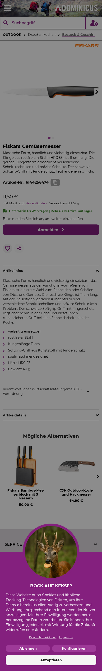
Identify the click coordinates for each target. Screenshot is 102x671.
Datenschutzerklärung (42, 637)
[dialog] (51, 335)
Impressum (66, 637)
